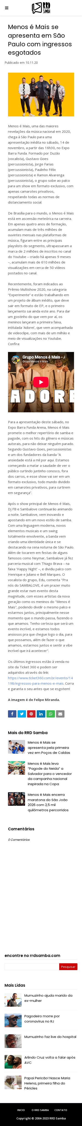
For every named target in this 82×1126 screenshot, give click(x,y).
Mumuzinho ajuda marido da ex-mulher (48, 998)
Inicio (21, 1110)
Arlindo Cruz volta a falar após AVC (49, 1060)
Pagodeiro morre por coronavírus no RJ (42, 1019)
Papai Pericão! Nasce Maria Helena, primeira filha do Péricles (47, 1083)
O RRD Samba (40, 1110)
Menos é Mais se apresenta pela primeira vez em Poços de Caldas (49, 747)
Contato (60, 1110)
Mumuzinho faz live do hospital (50, 1036)
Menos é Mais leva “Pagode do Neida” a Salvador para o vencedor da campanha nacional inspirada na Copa (50, 773)
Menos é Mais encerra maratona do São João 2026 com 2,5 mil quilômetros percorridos (48, 802)
